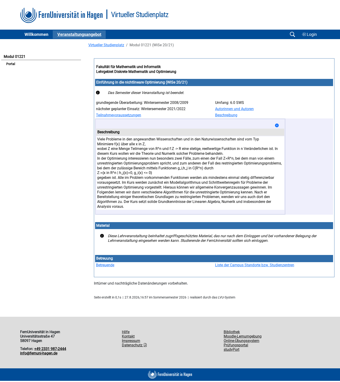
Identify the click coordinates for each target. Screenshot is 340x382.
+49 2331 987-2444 (50, 349)
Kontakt (128, 336)
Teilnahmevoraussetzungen (118, 115)
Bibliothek (232, 332)
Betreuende (105, 265)
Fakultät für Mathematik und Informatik (128, 67)
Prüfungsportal (236, 345)
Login (311, 34)
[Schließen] (277, 125)
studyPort (231, 349)
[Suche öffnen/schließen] (292, 34)
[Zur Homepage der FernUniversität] (61, 15)
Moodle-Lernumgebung (243, 336)
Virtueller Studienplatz (106, 45)
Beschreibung (226, 115)
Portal (10, 64)
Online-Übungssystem (241, 341)
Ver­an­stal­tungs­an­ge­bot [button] (79, 34)
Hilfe (126, 332)
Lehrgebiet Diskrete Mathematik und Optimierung (136, 71)
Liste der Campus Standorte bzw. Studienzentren (254, 265)
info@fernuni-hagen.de (38, 353)
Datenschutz (132, 345)
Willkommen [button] (36, 34)
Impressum (131, 341)
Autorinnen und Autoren (234, 109)
